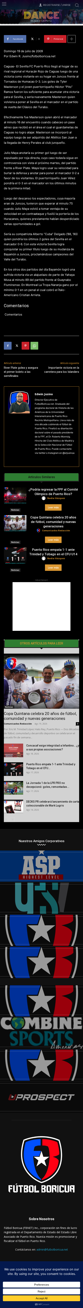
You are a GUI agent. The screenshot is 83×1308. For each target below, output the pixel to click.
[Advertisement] (41, 606)
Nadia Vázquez (56, 498)
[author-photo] (44, 498)
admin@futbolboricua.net (52, 1249)
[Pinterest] (25, 346)
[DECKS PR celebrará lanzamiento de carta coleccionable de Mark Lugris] (13, 806)
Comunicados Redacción (56, 530)
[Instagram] (36, 459)
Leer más (53, 507)
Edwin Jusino (44, 394)
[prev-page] (6, 819)
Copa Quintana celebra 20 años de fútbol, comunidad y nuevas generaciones (53, 521)
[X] (16, 346)
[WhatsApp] (34, 346)
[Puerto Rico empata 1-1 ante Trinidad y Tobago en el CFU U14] (15, 555)
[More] (72, 39)
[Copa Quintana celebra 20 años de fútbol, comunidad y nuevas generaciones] (15, 523)
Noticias (15, 510)
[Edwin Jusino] (19, 427)
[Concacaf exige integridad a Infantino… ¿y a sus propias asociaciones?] (13, 750)
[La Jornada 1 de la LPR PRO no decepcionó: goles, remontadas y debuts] (13, 788)
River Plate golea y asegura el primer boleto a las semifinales (21, 372)
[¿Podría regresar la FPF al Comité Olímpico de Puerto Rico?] (15, 495)
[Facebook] (8, 346)
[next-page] (12, 819)
